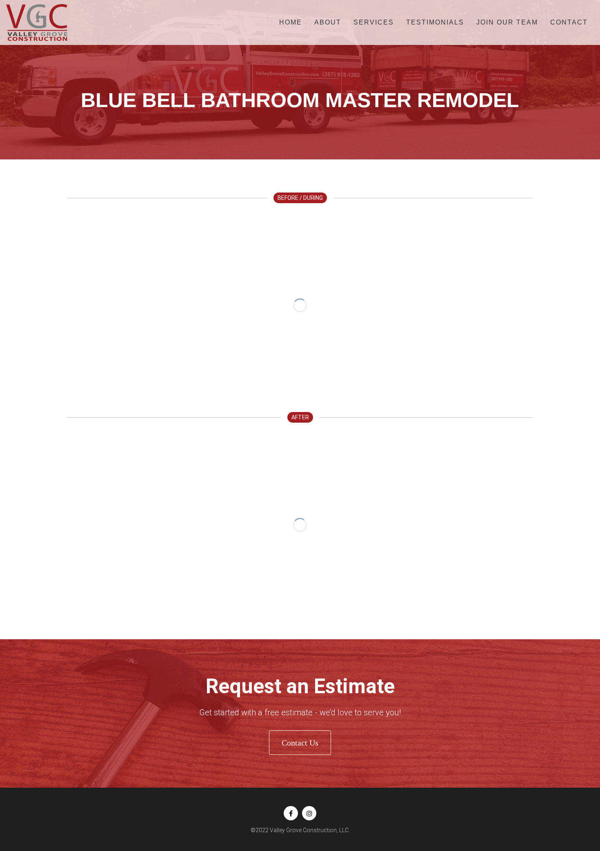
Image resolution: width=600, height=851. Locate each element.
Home (290, 22)
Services (373, 22)
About (327, 22)
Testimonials (435, 22)
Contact (569, 22)
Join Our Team (507, 22)
